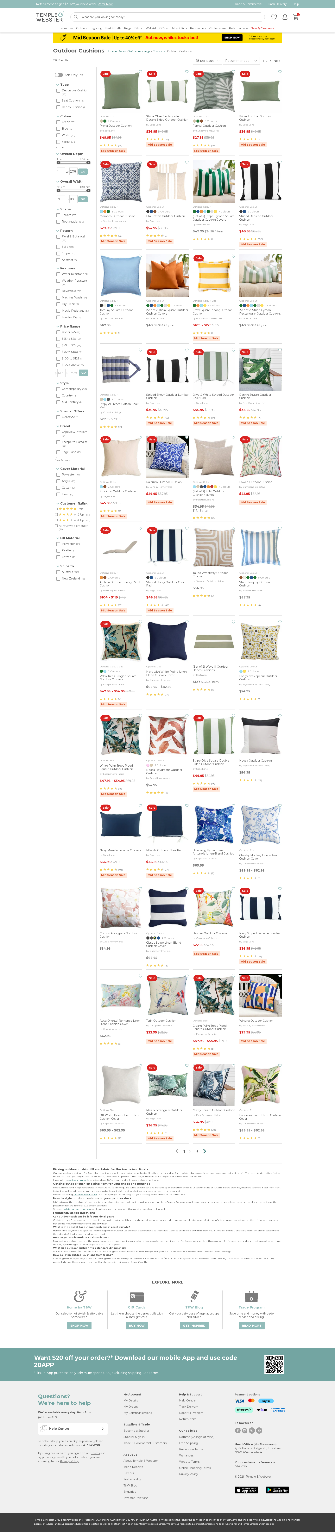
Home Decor (117, 51)
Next (277, 61)
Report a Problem (191, 1413)
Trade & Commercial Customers (145, 1443)
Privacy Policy (69, 1461)
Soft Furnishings (139, 51)
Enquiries (129, 1491)
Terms (95, 1453)
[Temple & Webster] (50, 17)
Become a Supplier (136, 1430)
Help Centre (187, 1400)
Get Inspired (194, 1326)
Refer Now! (105, 4)
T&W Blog (130, 1485)
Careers (128, 1473)
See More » (62, 460)
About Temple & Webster (140, 1460)
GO (83, 171)
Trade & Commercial (248, 4)
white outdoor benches (77, 1209)
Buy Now (137, 1326)
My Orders (130, 1406)
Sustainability (132, 1479)
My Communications (137, 1413)
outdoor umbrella (79, 1180)
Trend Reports (133, 1467)
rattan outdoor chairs (85, 1194)
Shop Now (79, 1326)
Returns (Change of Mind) (196, 1437)
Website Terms (189, 1461)
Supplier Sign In (134, 1437)
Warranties (186, 1455)
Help (296, 4)
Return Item (187, 1419)
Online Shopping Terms (195, 1468)
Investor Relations (135, 1498)
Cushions (159, 51)
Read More (251, 1326)
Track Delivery (277, 4)
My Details (130, 1400)
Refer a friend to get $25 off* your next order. (74, 4)
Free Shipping (188, 1443)
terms (153, 1373)
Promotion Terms (191, 1449)
